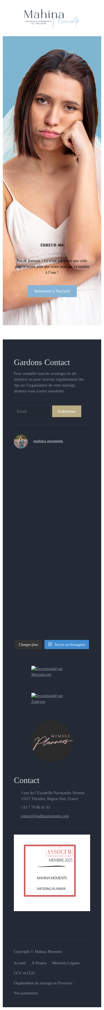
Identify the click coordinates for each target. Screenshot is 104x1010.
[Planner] (52, 740)
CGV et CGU (24, 973)
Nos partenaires (26, 993)
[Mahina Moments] (52, 18)
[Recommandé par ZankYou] (52, 698)
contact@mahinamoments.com (45, 816)
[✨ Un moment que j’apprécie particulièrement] (52, 476)
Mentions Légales (66, 963)
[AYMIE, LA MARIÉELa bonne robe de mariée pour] (52, 568)
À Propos (39, 963)
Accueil (20, 963)
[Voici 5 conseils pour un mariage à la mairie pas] (52, 522)
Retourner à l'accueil (52, 291)
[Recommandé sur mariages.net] (52, 671)
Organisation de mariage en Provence (43, 983)
